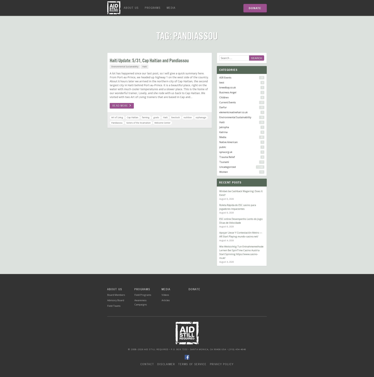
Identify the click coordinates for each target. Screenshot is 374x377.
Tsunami (241, 162)
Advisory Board (115, 300)
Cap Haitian (132, 117)
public (241, 147)
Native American (241, 142)
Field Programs (142, 295)
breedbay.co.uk (241, 87)
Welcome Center (162, 122)
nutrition (188, 117)
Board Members (116, 295)
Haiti (144, 66)
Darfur (241, 107)
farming (145, 117)
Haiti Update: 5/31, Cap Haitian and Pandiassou (149, 61)
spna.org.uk (241, 152)
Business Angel (241, 92)
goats (156, 117)
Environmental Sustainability (124, 66)
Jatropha (241, 127)
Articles (166, 300)
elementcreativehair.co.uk (241, 112)
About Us (131, 8)
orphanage (201, 117)
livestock (175, 117)
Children (241, 97)
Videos (165, 295)
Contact (147, 364)
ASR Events (241, 77)
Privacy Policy (222, 364)
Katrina (241, 132)
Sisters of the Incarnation (138, 122)
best (241, 82)
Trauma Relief (241, 157)
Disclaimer (166, 364)
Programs (153, 8)
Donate (194, 289)
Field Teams (114, 305)
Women (241, 172)
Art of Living (117, 117)
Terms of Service (192, 364)
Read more (120, 106)
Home (113, 8)
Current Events (241, 102)
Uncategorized (241, 167)
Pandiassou (116, 122)
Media (171, 8)
